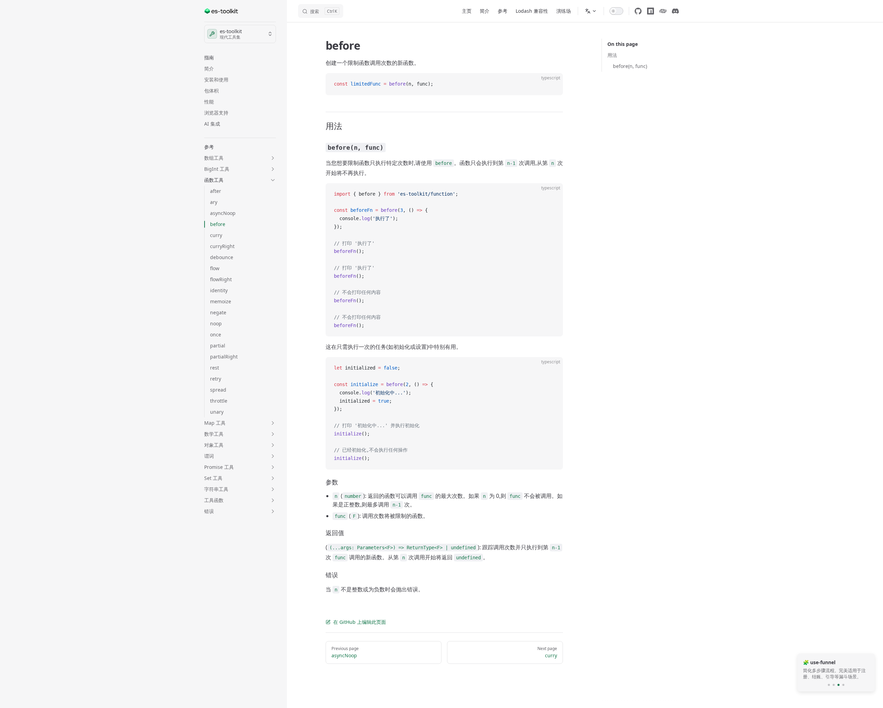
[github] (638, 11)
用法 (612, 55)
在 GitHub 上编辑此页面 (359, 622)
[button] (240, 57)
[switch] (616, 11)
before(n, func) (630, 66)
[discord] (675, 11)
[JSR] (663, 11)
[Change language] (591, 11)
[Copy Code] (552, 84)
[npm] (650, 11)
